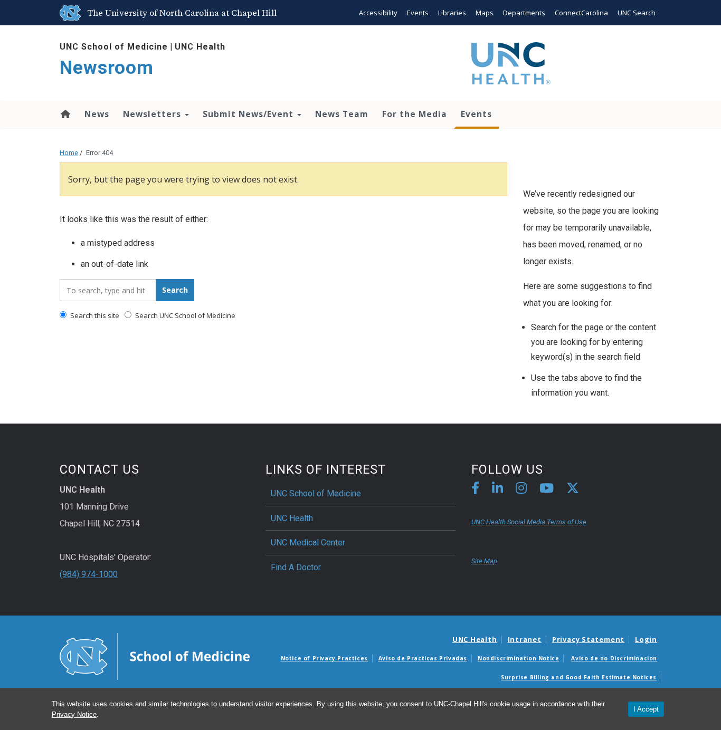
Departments (524, 12)
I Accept (646, 709)
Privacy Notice (74, 714)
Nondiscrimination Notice (518, 658)
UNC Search (637, 12)
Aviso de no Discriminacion (614, 658)
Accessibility (378, 12)
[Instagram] (521, 490)
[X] (572, 490)
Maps (485, 12)
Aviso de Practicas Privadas (422, 658)
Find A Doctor (296, 567)
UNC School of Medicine (114, 47)
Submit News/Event (249, 114)
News (96, 114)
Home (65, 114)
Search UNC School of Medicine (184, 315)
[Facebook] (475, 490)
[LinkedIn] (497, 490)
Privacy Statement (588, 639)
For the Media (414, 114)
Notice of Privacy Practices (324, 658)
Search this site (94, 315)
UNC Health (200, 47)
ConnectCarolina (581, 12)
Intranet (525, 639)
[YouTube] (546, 490)
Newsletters (153, 114)
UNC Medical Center (308, 542)
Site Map (484, 561)
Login (646, 639)
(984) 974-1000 (89, 574)
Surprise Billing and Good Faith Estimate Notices (579, 677)
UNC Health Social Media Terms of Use (528, 522)
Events (418, 12)
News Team (341, 114)
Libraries (452, 12)
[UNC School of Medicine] (155, 655)
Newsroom (107, 68)
